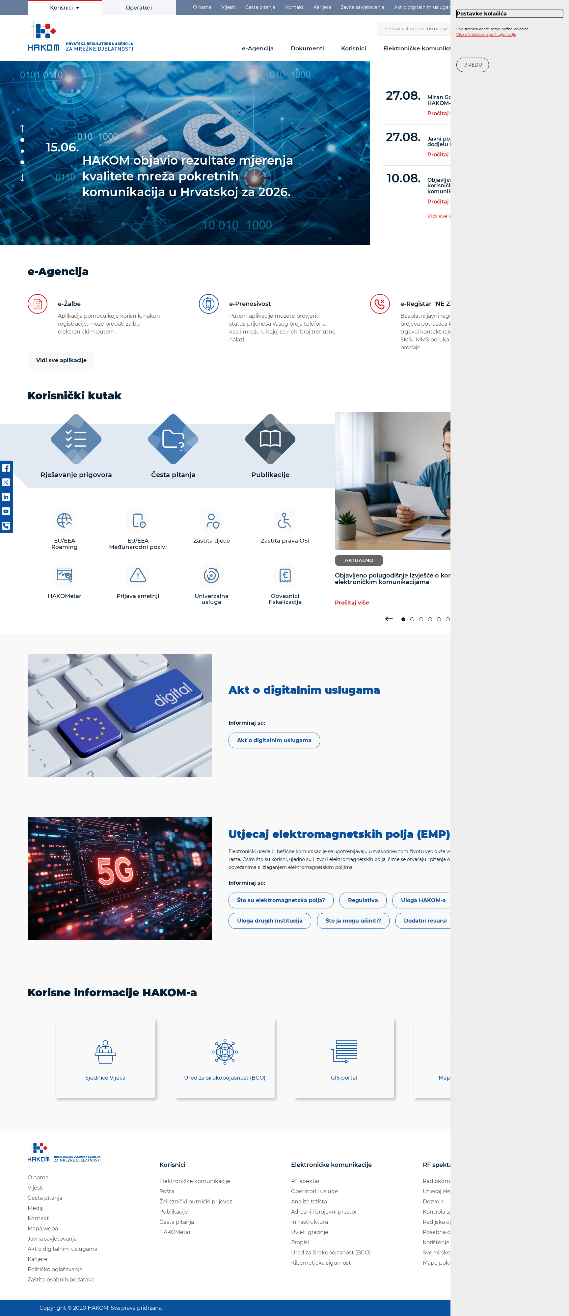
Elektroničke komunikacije (422, 48)
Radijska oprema (445, 1222)
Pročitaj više (444, 113)
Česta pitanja (260, 7)
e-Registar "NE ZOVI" (432, 304)
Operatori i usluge (314, 1191)
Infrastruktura (309, 1222)
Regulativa (363, 900)
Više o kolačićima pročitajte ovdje (486, 34)
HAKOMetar (175, 1232)
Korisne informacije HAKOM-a (112, 992)
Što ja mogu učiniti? (353, 921)
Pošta (166, 1191)
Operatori (139, 8)
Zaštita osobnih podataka (61, 1279)
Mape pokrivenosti (447, 1263)
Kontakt (294, 7)
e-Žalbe (69, 304)
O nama (202, 7)
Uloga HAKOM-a (423, 900)
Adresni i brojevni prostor (324, 1212)
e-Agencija (258, 48)
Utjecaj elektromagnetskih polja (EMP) (339, 834)
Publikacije (173, 1212)
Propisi (300, 1242)
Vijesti (228, 7)
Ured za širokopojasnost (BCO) (331, 1252)
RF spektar (305, 1181)
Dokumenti (307, 48)
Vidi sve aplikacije (61, 360)
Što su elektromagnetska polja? (281, 900)
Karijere (322, 7)
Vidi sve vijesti (445, 216)
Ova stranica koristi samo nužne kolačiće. (492, 32)
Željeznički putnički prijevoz (195, 1201)
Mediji (35, 1208)
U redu (472, 65)
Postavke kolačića (481, 14)
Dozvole (433, 1201)
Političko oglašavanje (55, 1269)
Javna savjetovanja (362, 7)
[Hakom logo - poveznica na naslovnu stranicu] (65, 1151)
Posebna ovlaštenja (448, 1232)
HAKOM (82, 35)
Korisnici (61, 8)
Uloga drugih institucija (270, 921)
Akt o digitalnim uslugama (425, 7)
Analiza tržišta (309, 1201)
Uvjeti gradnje (309, 1232)
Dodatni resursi (425, 921)
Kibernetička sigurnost (321, 1263)
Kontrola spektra (445, 1212)
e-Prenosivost (250, 304)
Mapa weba (43, 1228)
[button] (22, 140)
